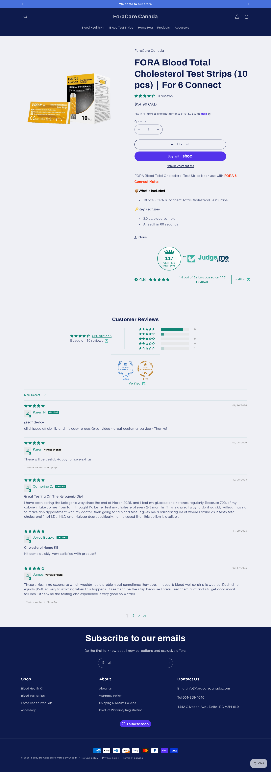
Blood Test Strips (33, 695)
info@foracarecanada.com (208, 688)
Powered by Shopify (65, 758)
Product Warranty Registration (120, 710)
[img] (34, 406)
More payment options (180, 166)
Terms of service (133, 758)
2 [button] (134, 616)
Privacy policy (110, 758)
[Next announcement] (248, 4)
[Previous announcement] (22, 4)
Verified (135, 383)
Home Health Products (37, 703)
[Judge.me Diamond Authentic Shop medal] (126, 369)
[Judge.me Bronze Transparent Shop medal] (145, 369)
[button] (25, 16)
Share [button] (142, 237)
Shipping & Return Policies (117, 703)
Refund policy (90, 758)
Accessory (28, 710)
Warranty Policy (110, 695)
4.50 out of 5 (101, 336)
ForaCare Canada (42, 758)
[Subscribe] (168, 663)
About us (105, 688)
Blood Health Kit (32, 688)
